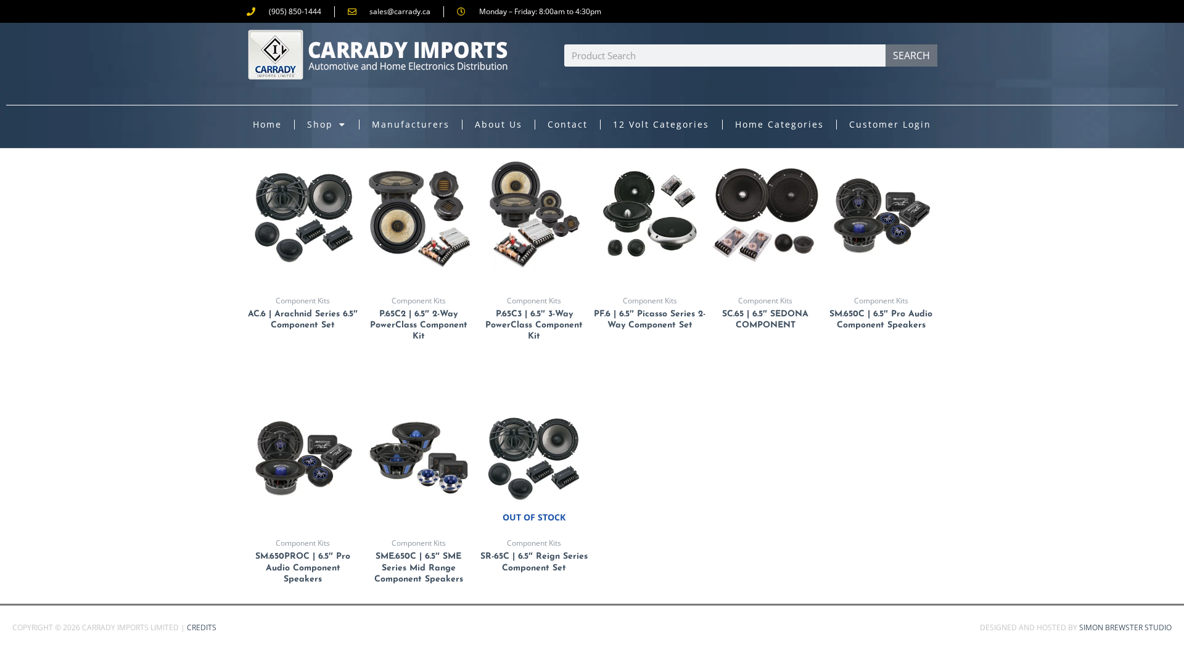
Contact (568, 124)
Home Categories (779, 124)
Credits (201, 627)
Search (911, 55)
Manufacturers (411, 124)
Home (267, 124)
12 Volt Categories (661, 124)
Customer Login (890, 124)
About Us (498, 124)
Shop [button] (320, 124)
